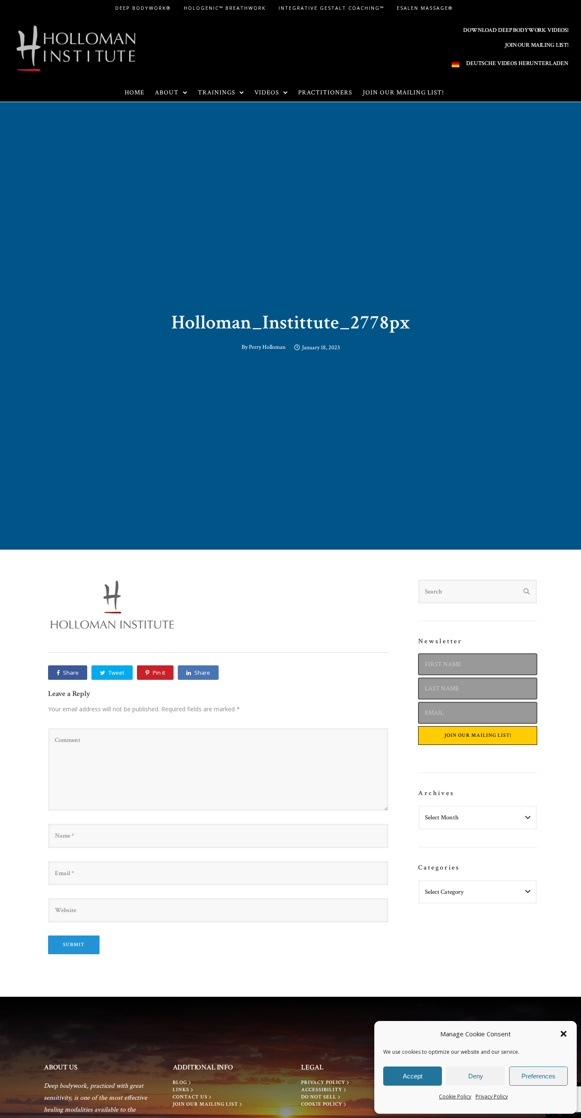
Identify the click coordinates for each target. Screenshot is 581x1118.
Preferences (538, 1076)
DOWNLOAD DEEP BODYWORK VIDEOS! (515, 30)
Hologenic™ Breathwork (225, 8)
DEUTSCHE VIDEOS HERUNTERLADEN (517, 63)
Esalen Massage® (425, 8)
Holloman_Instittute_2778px (290, 322)
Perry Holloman (267, 347)
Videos (266, 92)
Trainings (216, 92)
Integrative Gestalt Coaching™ (331, 8)
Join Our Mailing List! (403, 92)
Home (134, 92)
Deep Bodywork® (143, 8)
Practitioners (325, 92)
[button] (563, 1034)
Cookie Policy (455, 1096)
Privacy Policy (492, 1096)
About (167, 92)
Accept (412, 1076)
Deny (475, 1076)
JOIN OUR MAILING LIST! (536, 45)
